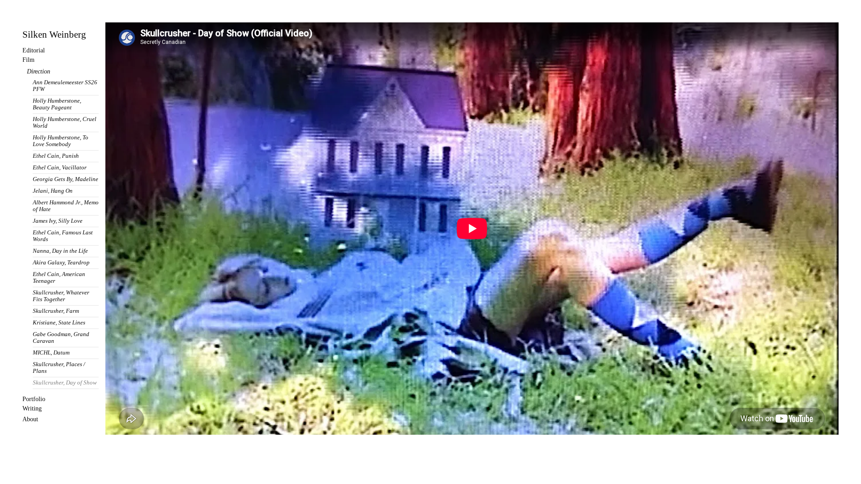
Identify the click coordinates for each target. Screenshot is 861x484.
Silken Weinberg (54, 34)
